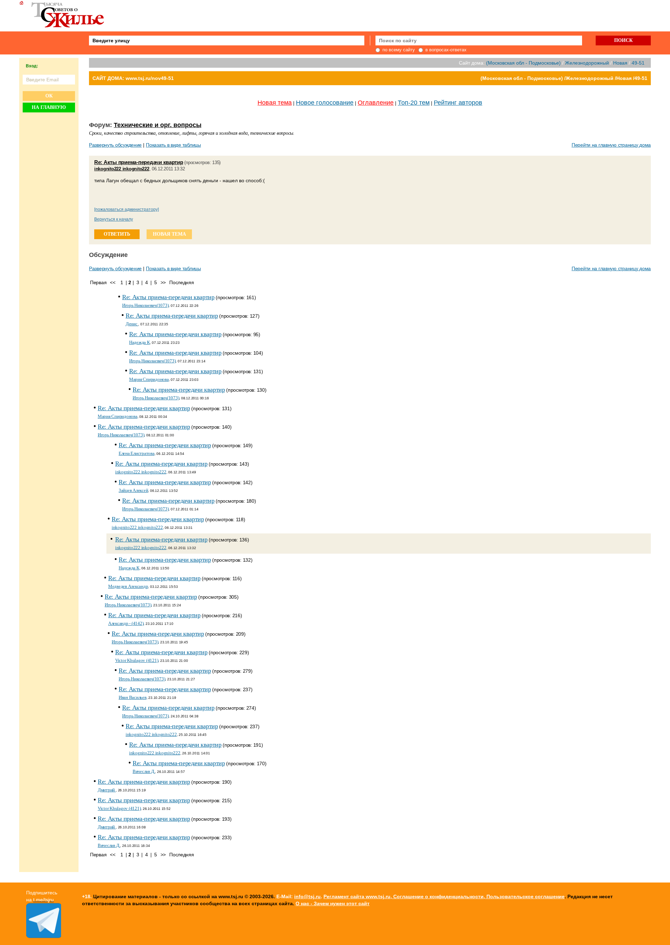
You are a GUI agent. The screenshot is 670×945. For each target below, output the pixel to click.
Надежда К (139, 342)
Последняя (181, 282)
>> (163, 282)
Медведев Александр (128, 586)
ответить (117, 234)
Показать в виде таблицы (173, 145)
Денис (132, 323)
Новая (620, 63)
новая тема (169, 234)
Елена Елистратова (137, 453)
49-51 (638, 63)
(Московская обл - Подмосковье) (523, 63)
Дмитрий (107, 789)
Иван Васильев (133, 697)
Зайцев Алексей (133, 490)
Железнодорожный (587, 63)
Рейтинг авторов (458, 102)
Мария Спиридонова (149, 379)
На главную (49, 107)
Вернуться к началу (113, 219)
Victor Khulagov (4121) (136, 660)
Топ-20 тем (414, 102)
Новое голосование (324, 102)
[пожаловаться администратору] (126, 209)
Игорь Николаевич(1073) (145, 305)
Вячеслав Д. (144, 771)
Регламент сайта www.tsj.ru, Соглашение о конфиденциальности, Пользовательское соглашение (444, 896)
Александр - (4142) (125, 623)
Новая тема (275, 102)
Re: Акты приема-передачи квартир (138, 162)
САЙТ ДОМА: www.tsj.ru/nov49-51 (133, 78)
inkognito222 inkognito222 (121, 168)
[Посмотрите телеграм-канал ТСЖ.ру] (43, 936)
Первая (98, 282)
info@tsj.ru (307, 896)
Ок (49, 95)
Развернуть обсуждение (115, 145)
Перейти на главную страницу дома (611, 145)
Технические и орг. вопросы (157, 124)
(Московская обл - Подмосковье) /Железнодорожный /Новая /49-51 (564, 78)
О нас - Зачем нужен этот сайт (333, 903)
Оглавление (376, 102)
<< (112, 282)
